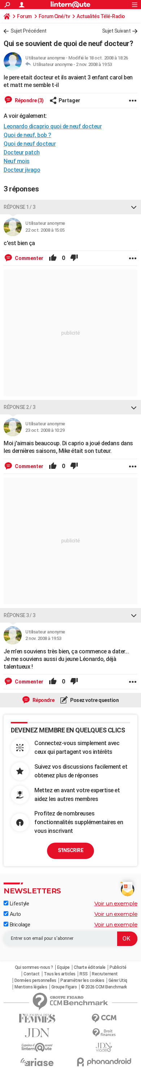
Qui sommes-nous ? (34, 967)
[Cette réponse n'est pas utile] (74, 258)
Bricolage (19, 924)
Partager (69, 100)
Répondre (43, 700)
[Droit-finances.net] (103, 1032)
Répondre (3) (29, 100)
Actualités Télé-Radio (101, 16)
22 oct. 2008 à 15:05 (44, 230)
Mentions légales (30, 987)
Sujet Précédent (28, 31)
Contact (32, 973)
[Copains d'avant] (37, 1047)
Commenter (28, 258)
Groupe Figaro (64, 987)
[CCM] (103, 1018)
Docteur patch (22, 152)
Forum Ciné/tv (54, 16)
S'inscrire (70, 850)
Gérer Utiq (117, 980)
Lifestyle (18, 903)
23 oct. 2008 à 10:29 (44, 430)
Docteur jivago (22, 169)
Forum (24, 16)
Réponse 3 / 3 (19, 615)
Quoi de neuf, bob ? (27, 135)
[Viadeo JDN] (103, 1047)
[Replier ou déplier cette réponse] (134, 207)
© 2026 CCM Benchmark (104, 987)
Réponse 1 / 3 (19, 207)
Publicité (118, 967)
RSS (84, 973)
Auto (14, 914)
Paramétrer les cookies (82, 980)
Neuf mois (17, 161)
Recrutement (105, 973)
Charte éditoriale (90, 967)
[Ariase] (37, 1062)
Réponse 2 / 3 (19, 407)
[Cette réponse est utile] (52, 258)
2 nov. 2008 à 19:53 (94, 64)
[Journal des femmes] (37, 1018)
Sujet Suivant (116, 31)
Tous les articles (60, 973)
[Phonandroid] (103, 1061)
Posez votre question (94, 700)
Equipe (63, 967)
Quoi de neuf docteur (30, 143)
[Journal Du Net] (37, 1032)
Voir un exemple (116, 903)
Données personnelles (35, 980)
